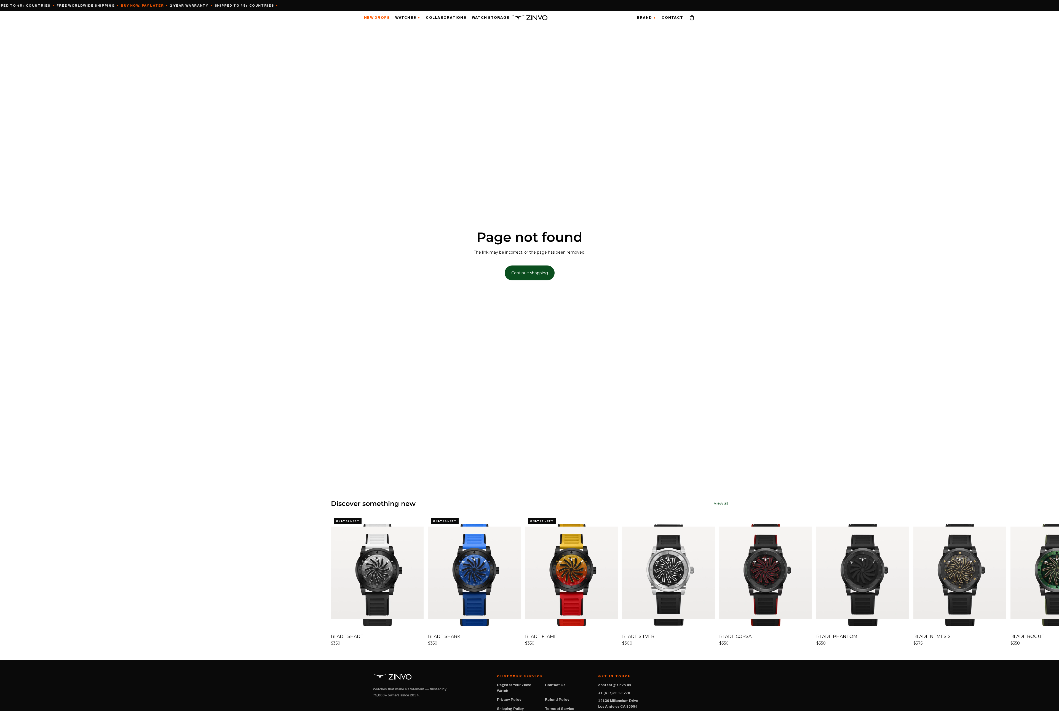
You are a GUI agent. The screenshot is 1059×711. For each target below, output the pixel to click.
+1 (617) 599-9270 (614, 693)
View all (721, 503)
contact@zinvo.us (614, 685)
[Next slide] (722, 581)
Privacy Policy (509, 700)
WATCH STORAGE (490, 18)
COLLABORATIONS (446, 18)
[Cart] (692, 17)
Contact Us (555, 685)
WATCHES (407, 18)
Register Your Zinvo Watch (514, 688)
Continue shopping (529, 272)
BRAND (646, 18)
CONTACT (672, 18)
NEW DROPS (377, 18)
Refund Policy (557, 700)
